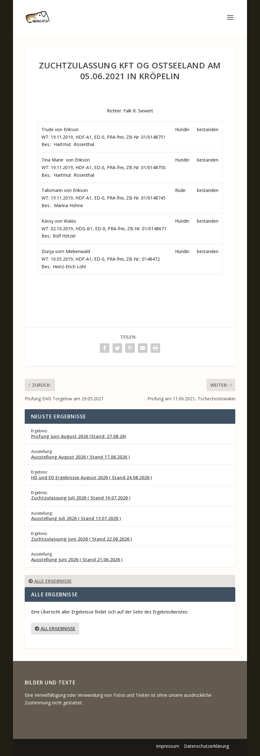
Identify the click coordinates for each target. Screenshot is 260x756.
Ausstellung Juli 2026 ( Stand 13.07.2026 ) (76, 518)
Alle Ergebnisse (52, 581)
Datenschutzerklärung (206, 746)
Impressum (167, 746)
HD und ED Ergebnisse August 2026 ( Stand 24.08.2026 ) (91, 477)
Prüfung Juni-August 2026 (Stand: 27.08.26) (78, 436)
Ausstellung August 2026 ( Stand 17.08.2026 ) (80, 457)
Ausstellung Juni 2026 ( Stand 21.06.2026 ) (76, 559)
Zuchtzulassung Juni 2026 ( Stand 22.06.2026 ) (81, 539)
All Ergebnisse (57, 629)
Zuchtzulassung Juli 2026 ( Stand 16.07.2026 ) (80, 498)
